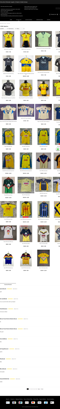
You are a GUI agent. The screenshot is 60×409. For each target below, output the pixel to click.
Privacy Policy (35, 399)
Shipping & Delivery (19, 399)
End (42, 389)
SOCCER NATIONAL (28, 19)
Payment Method (42, 399)
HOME (11, 19)
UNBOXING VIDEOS (39, 19)
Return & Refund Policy (28, 399)
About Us (7, 399)
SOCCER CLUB (18, 19)
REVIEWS (48, 19)
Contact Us (12, 399)
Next (39, 389)
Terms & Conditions (50, 399)
